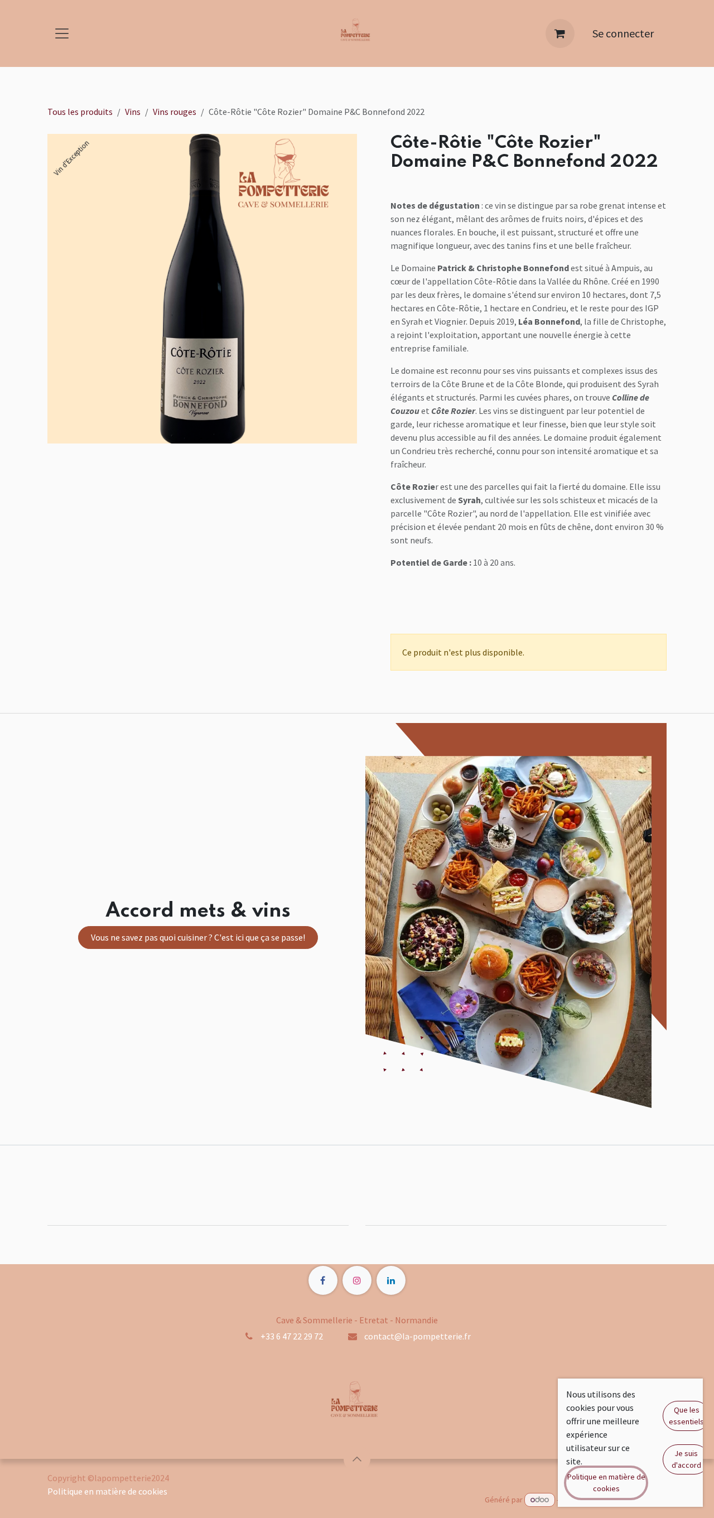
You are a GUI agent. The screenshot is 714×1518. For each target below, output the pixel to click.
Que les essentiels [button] (686, 1416)
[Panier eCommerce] (560, 33)
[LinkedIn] (391, 1280)
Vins (133, 111)
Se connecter (623, 33)
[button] (357, 1458)
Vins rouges (174, 111)
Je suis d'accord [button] (686, 1459)
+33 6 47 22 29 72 (291, 1336)
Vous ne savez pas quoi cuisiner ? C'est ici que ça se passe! (198, 937)
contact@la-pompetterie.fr (417, 1336)
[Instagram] (357, 1280)
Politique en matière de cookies (107, 1491)
